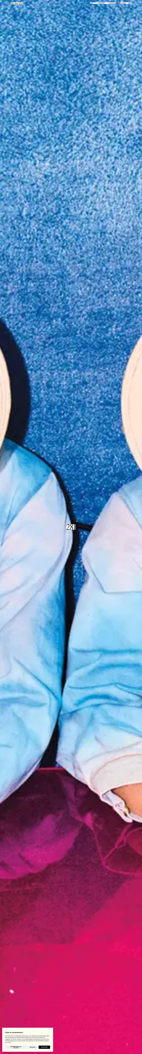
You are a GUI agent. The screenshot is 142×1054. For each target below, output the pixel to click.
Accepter (44, 1047)
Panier (129, 3)
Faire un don (112, 3)
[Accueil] (40, 3)
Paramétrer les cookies (16, 1047)
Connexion (123, 3)
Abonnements (101, 3)
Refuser (32, 1047)
